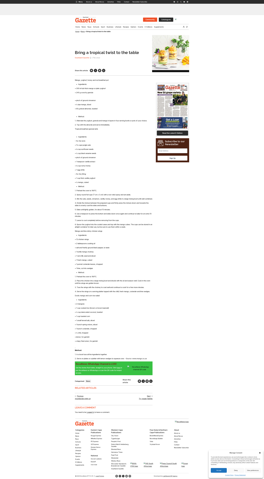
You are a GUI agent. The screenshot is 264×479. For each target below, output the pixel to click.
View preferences (253, 470)
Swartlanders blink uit (83, 399)
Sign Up (173, 158)
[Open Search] (187, 27)
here (119, 368)
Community (150, 20)
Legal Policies (99, 476)
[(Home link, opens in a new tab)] (84, 423)
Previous (80, 396)
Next (149, 396)
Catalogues (166, 20)
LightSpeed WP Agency (170, 476)
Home (77, 31)
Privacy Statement (240, 475)
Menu (81, 2)
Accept (218, 470)
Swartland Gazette (82, 58)
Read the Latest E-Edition (172, 133)
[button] (260, 453)
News (83, 31)
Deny (236, 470)
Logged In (90, 412)
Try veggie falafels (146, 399)
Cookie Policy (229, 475)
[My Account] (184, 27)
